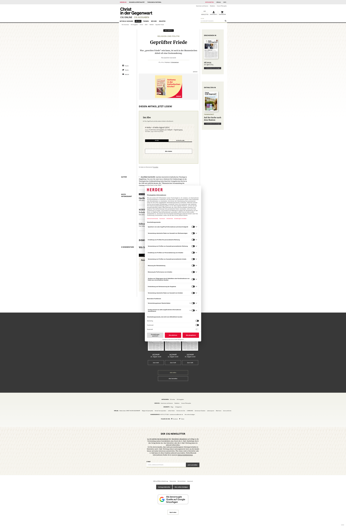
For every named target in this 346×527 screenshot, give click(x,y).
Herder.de (123, 2)
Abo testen (168, 151)
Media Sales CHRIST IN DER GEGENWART (129, 410)
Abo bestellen (173, 378)
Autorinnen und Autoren (202, 6)
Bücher (154, 21)
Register (162, 21)
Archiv (138, 21)
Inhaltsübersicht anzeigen (213, 68)
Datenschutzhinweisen (185, 455)
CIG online (126, 17)
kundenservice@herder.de (176, 414)
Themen (146, 21)
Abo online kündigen (190, 414)
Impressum (190, 481)
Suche (202, 18)
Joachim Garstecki (170, 58)
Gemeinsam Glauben (200, 410)
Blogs (172, 407)
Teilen (127, 66)
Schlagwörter (178, 407)
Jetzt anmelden (192, 465)
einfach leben (171, 410)
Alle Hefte (173, 372)
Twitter (182, 419)
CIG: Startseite (125, 24)
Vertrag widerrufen (164, 487)
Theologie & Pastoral (154, 2)
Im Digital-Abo (180, 140)
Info (224, 2)
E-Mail (148, 461)
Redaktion (212, 6)
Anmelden (155, 167)
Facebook (175, 419)
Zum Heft (156, 362)
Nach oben (173, 512)
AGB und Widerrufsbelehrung (160, 481)
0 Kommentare (175, 62)
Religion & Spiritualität (137, 2)
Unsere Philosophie (222, 6)
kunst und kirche (227, 410)
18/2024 (151, 24)
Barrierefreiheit (182, 481)
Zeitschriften (209, 2)
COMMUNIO (190, 410)
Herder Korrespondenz (160, 410)
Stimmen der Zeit (180, 410)
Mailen (127, 74)
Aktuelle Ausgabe (126, 21)
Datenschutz (173, 481)
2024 (146, 24)
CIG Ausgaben (141, 17)
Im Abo (157, 140)
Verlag (218, 2)
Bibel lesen (218, 410)
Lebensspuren (210, 410)
